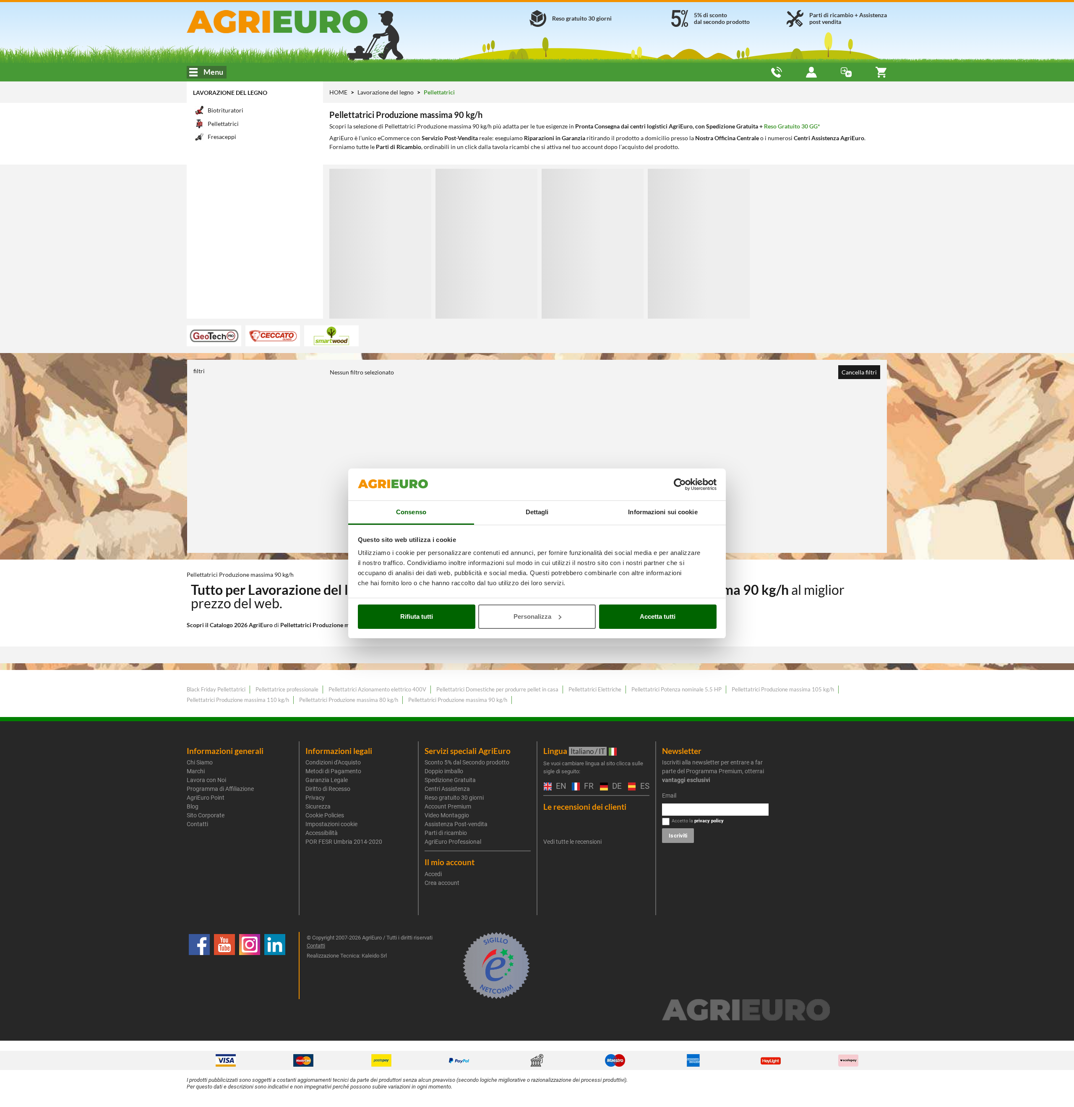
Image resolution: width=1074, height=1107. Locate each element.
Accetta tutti (657, 616)
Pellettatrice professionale (286, 689)
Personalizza (532, 616)
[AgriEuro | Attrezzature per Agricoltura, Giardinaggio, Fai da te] (299, 21)
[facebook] (199, 965)
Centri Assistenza (447, 788)
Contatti (197, 824)
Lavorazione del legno (230, 92)
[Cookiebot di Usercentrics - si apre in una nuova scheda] (680, 484)
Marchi (196, 771)
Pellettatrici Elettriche (594, 689)
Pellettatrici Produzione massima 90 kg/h (457, 699)
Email (669, 795)
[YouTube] (224, 965)
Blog (192, 806)
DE (616, 786)
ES (643, 786)
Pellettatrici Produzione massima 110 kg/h (238, 699)
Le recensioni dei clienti (584, 806)
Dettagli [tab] (537, 512)
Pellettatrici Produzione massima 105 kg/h (783, 689)
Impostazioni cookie (331, 824)
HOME (338, 92)
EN (560, 786)
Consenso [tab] (411, 512)
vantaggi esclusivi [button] (686, 780)
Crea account (442, 882)
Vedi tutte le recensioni (572, 841)
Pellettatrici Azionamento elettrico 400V (377, 689)
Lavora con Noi (206, 780)
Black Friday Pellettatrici (216, 689)
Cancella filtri (859, 372)
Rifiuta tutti (416, 616)
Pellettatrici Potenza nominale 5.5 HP (676, 689)
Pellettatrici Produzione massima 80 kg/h (348, 699)
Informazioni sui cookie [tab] (662, 512)
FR (588, 786)
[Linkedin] (274, 965)
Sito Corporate (205, 815)
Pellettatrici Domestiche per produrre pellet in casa (497, 689)
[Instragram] (249, 965)
